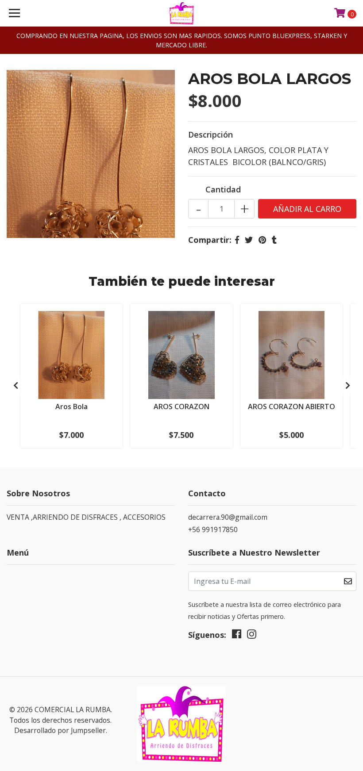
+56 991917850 (213, 529)
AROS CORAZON (181, 406)
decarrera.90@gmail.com (227, 517)
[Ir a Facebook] (236, 636)
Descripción (210, 134)
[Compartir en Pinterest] (262, 239)
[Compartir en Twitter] (249, 239)
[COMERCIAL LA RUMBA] (181, 13)
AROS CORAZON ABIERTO (291, 406)
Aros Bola (71, 406)
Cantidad (223, 189)
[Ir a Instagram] (251, 636)
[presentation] (15, 385)
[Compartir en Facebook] (237, 239)
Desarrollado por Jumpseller (60, 730)
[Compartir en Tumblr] (274, 239)
